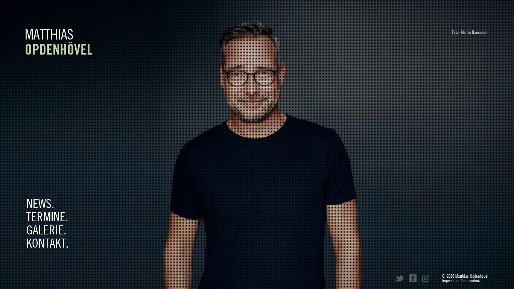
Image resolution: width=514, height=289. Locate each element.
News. (40, 204)
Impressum (450, 281)
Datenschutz (471, 281)
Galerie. (46, 230)
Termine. (47, 217)
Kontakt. (47, 243)
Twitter (399, 278)
